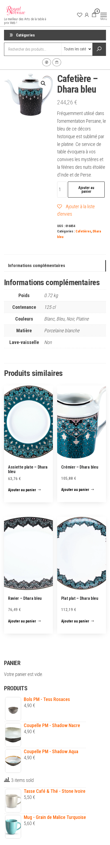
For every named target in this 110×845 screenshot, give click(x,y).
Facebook (46, 62)
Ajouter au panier (86, 190)
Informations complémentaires (36, 265)
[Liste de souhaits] (79, 15)
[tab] (55, 266)
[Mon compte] (87, 15)
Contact (56, 62)
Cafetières (83, 231)
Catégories (25, 35)
